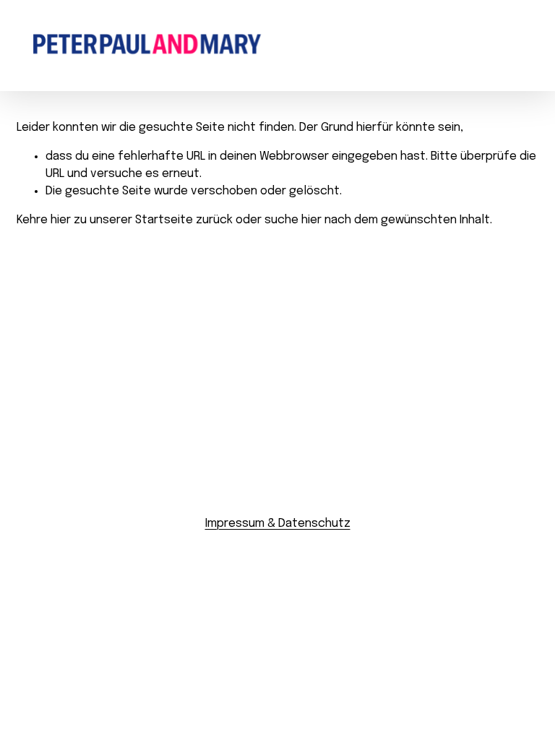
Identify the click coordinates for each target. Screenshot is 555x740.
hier (61, 220)
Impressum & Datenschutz (277, 523)
